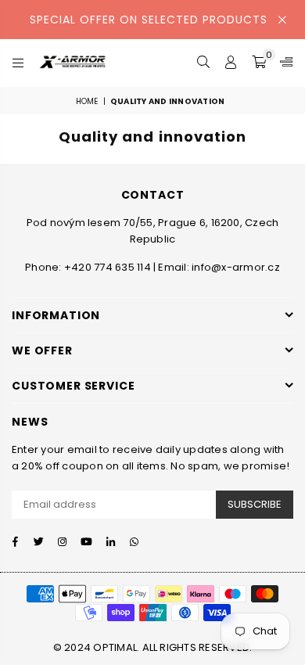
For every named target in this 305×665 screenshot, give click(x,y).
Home (87, 101)
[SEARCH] (203, 62)
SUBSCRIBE (255, 504)
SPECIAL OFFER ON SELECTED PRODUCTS (148, 19)
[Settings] (283, 62)
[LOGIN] (231, 62)
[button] (259, 62)
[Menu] (18, 62)
